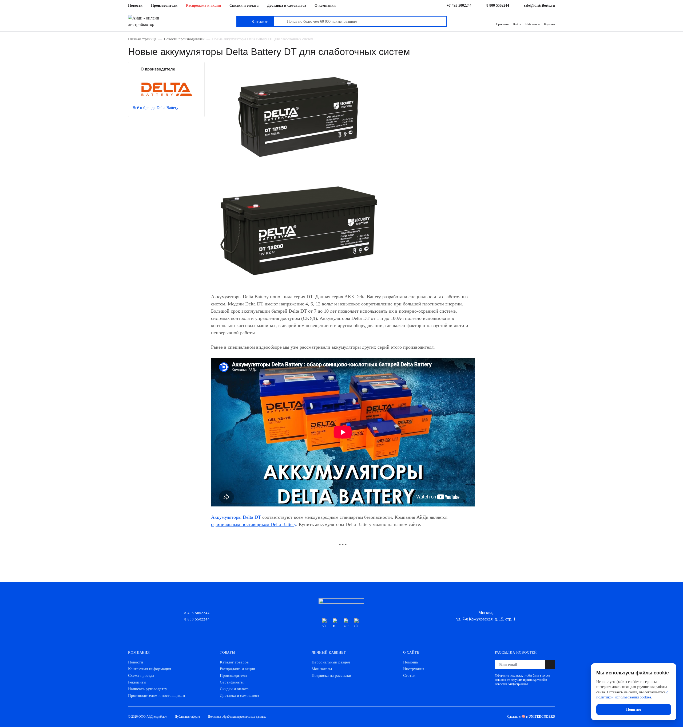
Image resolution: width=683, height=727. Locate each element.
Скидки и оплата (244, 5)
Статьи (409, 675)
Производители (164, 5)
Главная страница (142, 39)
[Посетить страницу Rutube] (336, 623)
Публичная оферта (187, 716)
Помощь (410, 662)
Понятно (633, 710)
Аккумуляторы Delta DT (236, 517)
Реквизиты (137, 682)
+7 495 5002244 (459, 5)
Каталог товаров (234, 662)
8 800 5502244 (497, 5)
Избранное (532, 24)
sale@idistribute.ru (539, 5)
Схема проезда (141, 675)
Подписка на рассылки (331, 675)
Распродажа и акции (203, 5)
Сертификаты (232, 682)
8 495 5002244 (197, 612)
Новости (135, 5)
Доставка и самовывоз (286, 5)
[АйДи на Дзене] (347, 623)
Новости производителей (184, 39)
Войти (517, 24)
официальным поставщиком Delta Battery (253, 524)
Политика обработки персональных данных (237, 716)
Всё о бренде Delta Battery (155, 107)
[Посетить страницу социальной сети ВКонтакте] (325, 623)
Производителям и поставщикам (156, 695)
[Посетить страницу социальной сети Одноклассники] (357, 623)
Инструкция (413, 669)
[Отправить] (550, 664)
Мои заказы (322, 669)
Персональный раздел (331, 662)
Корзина (549, 24)
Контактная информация (149, 669)
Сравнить (502, 24)
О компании (325, 5)
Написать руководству (147, 689)
